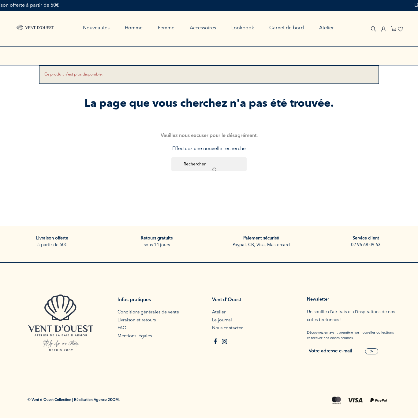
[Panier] (394, 28)
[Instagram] (224, 341)
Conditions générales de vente (148, 312)
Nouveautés (96, 28)
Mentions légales (135, 336)
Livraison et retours (137, 320)
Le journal (222, 320)
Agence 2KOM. (107, 400)
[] (209, 164)
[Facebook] (215, 341)
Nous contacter (227, 328)
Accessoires (203, 28)
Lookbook (242, 28)
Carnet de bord (286, 28)
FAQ (122, 328)
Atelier (326, 28)
